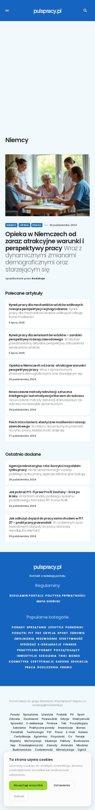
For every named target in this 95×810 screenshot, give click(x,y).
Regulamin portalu (26, 596)
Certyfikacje (42, 661)
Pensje (80, 736)
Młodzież (82, 745)
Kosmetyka (19, 661)
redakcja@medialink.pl (47, 705)
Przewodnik (46, 639)
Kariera (62, 661)
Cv (70, 736)
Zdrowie (77, 633)
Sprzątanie (36, 627)
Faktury (65, 741)
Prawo (66, 667)
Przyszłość (58, 736)
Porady (18, 627)
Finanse (70, 644)
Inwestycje (27, 656)
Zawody (52, 745)
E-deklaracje (49, 644)
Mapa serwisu (48, 601)
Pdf (38, 633)
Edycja (49, 633)
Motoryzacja (33, 741)
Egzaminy (40, 736)
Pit (31, 633)
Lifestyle (56, 627)
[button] (7, 10)
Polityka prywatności (65, 596)
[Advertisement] (47, 79)
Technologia (35, 732)
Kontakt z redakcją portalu (47, 576)
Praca (36, 225)
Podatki (19, 633)
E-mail (70, 732)
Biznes (74, 656)
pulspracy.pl (48, 10)
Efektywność (71, 639)
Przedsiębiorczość (31, 745)
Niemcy (11, 225)
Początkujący (67, 650)
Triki (62, 656)
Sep (12, 745)
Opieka (24, 225)
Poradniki (74, 627)
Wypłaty (15, 741)
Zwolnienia (24, 639)
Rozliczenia (47, 667)
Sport (62, 633)
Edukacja (79, 661)
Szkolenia (48, 656)
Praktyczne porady (34, 650)
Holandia (67, 745)
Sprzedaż (28, 644)
